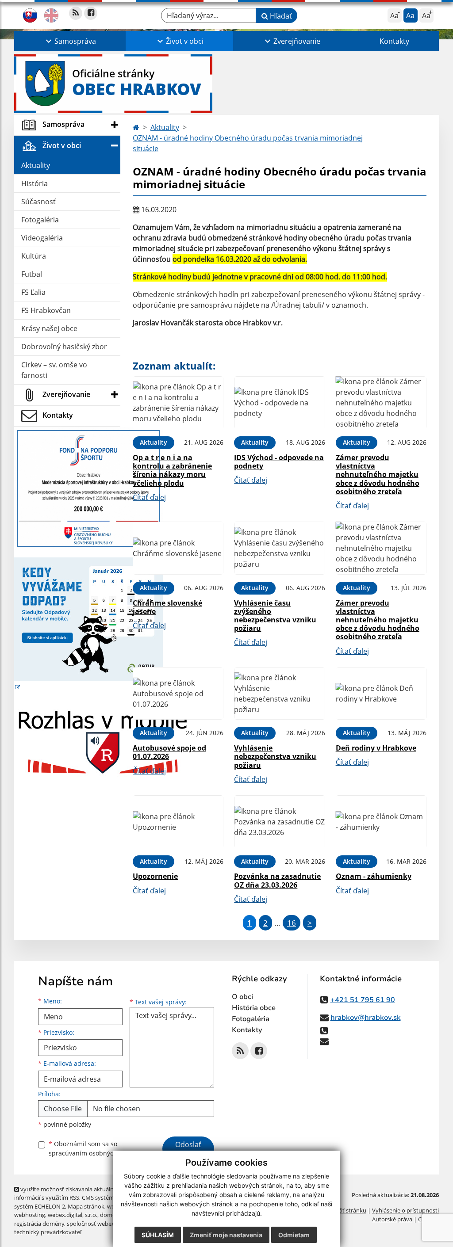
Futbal (31, 274)
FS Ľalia (33, 292)
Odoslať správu (188, 1150)
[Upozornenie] (178, 821)
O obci (242, 997)
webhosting (29, 1215)
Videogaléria (42, 238)
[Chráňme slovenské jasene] (178, 548)
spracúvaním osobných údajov (94, 1153)
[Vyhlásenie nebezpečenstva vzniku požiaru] (279, 693)
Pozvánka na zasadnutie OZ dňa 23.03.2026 (277, 880)
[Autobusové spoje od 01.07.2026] (178, 693)
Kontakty (394, 41)
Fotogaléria (40, 220)
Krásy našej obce (49, 328)
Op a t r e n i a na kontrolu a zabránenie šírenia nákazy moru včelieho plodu (172, 470)
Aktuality (35, 165)
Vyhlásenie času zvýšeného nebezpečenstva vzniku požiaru (275, 615)
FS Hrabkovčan (46, 310)
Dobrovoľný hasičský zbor (64, 346)
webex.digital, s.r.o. (72, 1215)
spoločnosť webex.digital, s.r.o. (107, 1224)
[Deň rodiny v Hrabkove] (381, 693)
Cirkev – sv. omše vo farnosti (54, 370)
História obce (254, 1008)
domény (111, 1215)
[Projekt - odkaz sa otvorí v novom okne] (88, 487)
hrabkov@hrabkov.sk (365, 1017)
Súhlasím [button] (158, 1235)
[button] (70, 41)
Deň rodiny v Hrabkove (376, 748)
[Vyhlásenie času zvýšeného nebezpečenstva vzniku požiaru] (279, 548)
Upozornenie (155, 876)
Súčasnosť (38, 201)
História (34, 183)
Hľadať (280, 16)
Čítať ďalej (149, 497)
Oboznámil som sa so (94, 1148)
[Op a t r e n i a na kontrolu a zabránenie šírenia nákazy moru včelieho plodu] (178, 402)
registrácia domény (39, 1224)
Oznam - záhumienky (373, 876)
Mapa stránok (86, 1206)
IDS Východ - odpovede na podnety (279, 462)
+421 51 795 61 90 (362, 1000)
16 (291, 923)
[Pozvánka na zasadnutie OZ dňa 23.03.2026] (279, 821)
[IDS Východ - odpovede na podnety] (279, 402)
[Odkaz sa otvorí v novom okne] (75, 13)
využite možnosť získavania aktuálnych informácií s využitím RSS (68, 1193)
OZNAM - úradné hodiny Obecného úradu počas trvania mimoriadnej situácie (248, 143)
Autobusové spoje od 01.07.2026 (169, 752)
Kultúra (33, 256)
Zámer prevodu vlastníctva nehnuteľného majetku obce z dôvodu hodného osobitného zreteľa (377, 474)
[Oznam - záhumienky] (381, 821)
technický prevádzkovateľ (47, 1232)
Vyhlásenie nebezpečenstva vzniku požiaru (275, 756)
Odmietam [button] (294, 1235)
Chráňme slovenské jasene (167, 607)
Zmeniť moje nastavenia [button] (226, 1235)
